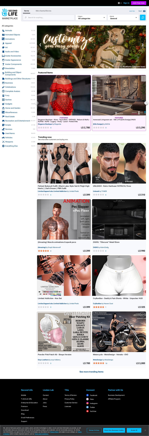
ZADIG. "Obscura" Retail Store (106, 242)
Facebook (93, 395)
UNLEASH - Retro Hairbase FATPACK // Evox (112, 186)
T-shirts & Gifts (26, 399)
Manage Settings (94, 430)
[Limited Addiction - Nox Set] (64, 275)
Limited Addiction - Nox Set (50, 298)
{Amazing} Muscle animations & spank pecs (57, 242)
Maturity (112, 16)
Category (80, 16)
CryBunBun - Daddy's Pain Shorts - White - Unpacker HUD (118, 298)
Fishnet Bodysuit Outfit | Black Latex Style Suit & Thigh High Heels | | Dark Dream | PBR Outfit (63, 187)
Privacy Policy (69, 399)
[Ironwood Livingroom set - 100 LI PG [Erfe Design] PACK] (119, 95)
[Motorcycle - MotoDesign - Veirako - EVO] (119, 331)
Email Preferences (27, 418)
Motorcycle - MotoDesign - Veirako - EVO (110, 354)
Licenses (68, 406)
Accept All (134, 430)
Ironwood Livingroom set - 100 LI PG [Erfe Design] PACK (114, 120)
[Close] (145, 430)
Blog (22, 414)
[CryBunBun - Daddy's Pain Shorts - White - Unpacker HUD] (119, 275)
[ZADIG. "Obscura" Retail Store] (119, 219)
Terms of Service (70, 395)
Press (45, 406)
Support (24, 421)
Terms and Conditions (41, 434)
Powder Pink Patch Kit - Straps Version (54, 354)
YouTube (93, 411)
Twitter (92, 407)
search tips (132, 11)
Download (25, 410)
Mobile (23, 395)
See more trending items (91, 371)
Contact (46, 395)
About (45, 399)
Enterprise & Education (29, 403)
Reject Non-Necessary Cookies (114, 430)
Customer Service (71, 403)
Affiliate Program (114, 399)
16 (106, 363)
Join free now (139, 3)
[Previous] (37, 103)
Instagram (94, 403)
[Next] (146, 103)
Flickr (92, 399)
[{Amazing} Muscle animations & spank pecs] (64, 219)
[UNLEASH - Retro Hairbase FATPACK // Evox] (119, 163)
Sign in (126, 3)
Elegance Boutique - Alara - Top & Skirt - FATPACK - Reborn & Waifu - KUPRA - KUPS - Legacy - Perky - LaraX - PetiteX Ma (64, 120)
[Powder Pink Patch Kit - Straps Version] (64, 331)
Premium (24, 406)
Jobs (45, 403)
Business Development (116, 395)
